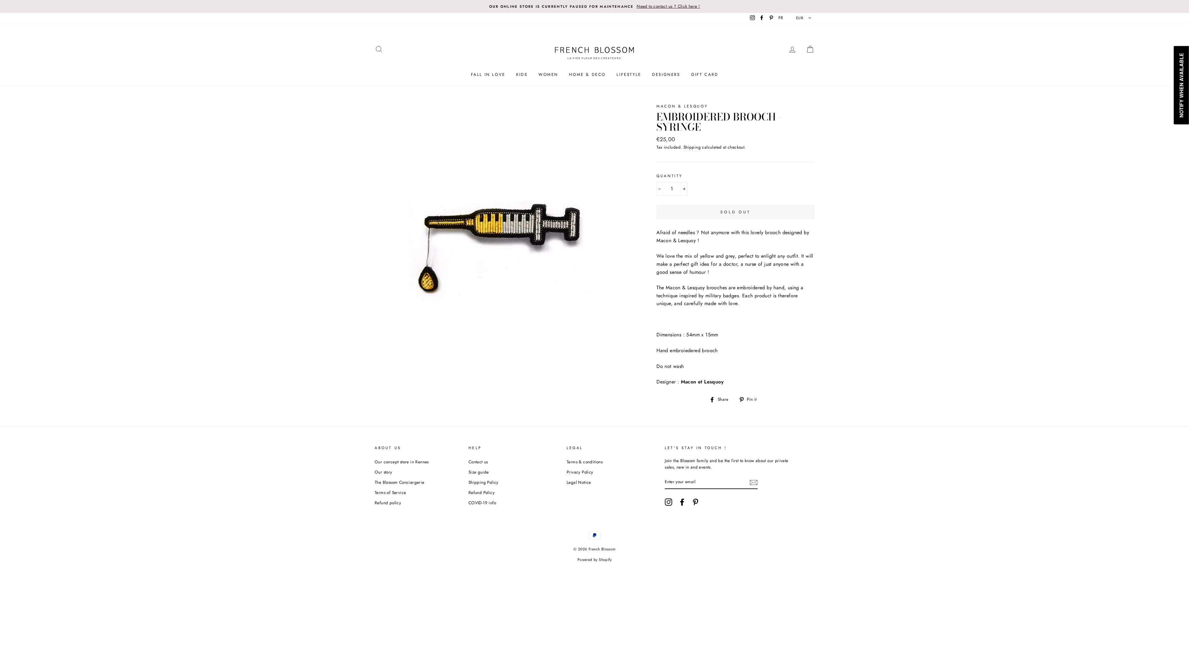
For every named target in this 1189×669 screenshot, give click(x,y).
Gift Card (704, 74)
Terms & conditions (585, 462)
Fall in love (488, 74)
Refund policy (388, 503)
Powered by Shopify (594, 559)
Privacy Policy (580, 472)
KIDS (521, 74)
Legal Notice (579, 482)
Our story (383, 472)
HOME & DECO (587, 74)
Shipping (692, 147)
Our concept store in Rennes (402, 462)
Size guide (478, 472)
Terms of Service (390, 492)
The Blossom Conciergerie (400, 482)
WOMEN (548, 74)
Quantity (669, 176)
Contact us (478, 462)
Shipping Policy (483, 482)
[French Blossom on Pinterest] (695, 502)
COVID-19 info (482, 503)
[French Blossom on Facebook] (682, 502)
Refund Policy (481, 492)
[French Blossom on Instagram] (668, 502)
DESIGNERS (666, 74)
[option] (594, 6)
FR (780, 18)
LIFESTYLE (628, 74)
